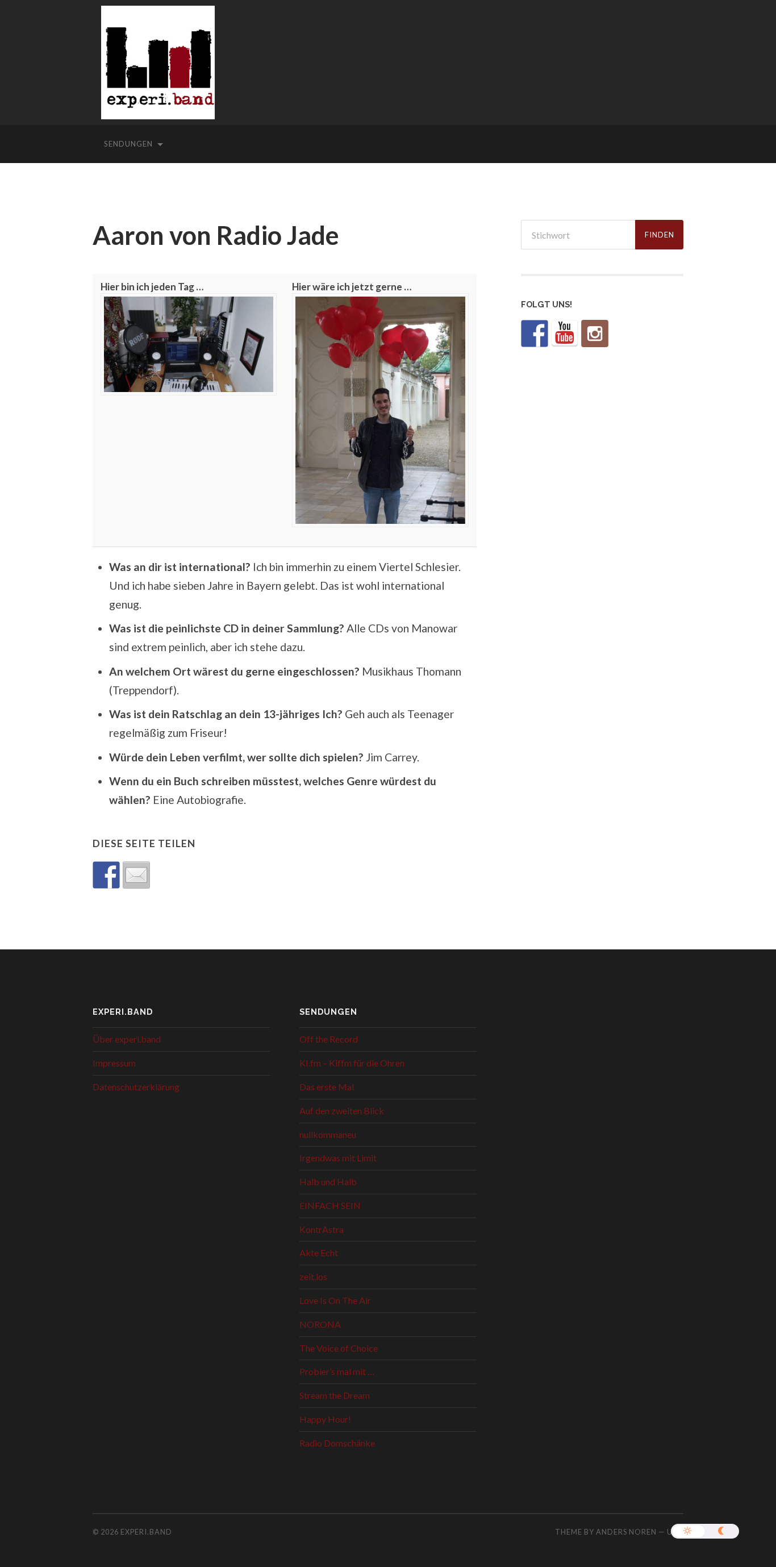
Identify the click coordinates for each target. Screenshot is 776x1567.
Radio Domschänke (337, 1442)
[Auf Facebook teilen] (106, 875)
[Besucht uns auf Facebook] (534, 333)
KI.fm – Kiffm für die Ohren (351, 1062)
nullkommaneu (327, 1134)
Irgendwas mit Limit (338, 1157)
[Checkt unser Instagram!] (594, 333)
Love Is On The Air (335, 1300)
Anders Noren (626, 1531)
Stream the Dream (334, 1395)
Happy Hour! (325, 1419)
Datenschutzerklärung (136, 1086)
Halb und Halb (328, 1181)
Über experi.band (127, 1038)
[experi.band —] (157, 70)
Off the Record (328, 1038)
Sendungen (128, 143)
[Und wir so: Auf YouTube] (564, 333)
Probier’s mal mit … (336, 1371)
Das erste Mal (326, 1086)
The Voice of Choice (338, 1348)
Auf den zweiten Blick (341, 1110)
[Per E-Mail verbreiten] (136, 875)
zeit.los (313, 1276)
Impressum (114, 1062)
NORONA (320, 1324)
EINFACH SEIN (330, 1205)
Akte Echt (318, 1252)
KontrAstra (321, 1229)
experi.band (146, 1531)
